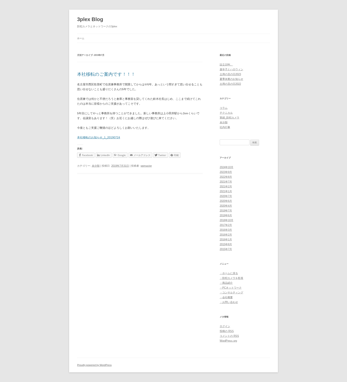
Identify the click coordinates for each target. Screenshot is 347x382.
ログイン (225, 326)
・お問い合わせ (229, 302)
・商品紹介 (226, 282)
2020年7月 (226, 196)
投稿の (227, 331)
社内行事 (225, 127)
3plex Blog (90, 19)
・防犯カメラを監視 (231, 278)
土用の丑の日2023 (230, 74)
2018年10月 (226, 220)
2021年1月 (226, 191)
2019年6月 (226, 215)
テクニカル (226, 112)
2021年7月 (226, 181)
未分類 (96, 165)
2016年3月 (226, 229)
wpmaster (146, 165)
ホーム (80, 38)
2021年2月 (226, 186)
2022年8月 (226, 176)
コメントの (229, 335)
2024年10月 (226, 167)
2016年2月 (226, 234)
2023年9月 (226, 172)
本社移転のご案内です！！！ (106, 74)
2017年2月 (226, 225)
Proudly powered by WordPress (94, 365)
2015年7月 (226, 249)
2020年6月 (226, 200)
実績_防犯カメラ (229, 117)
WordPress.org (228, 340)
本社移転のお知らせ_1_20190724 (98, 137)
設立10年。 (226, 64)
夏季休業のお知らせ (231, 79)
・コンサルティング (231, 292)
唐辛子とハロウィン (231, 69)
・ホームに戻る (229, 273)
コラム (224, 107)
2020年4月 (226, 205)
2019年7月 (226, 210)
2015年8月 (226, 244)
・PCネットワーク (231, 287)
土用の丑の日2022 (230, 83)
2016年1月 (226, 239)
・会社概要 (226, 297)
